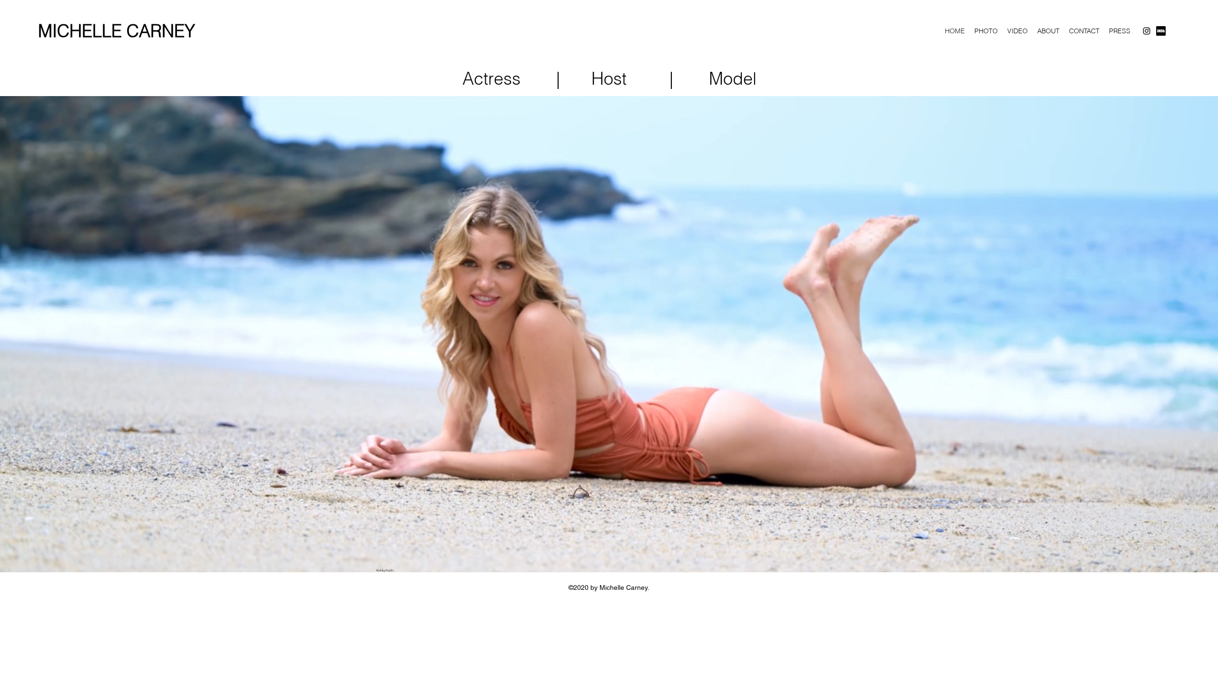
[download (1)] (1161, 31)
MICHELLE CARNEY (116, 30)
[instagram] (1146, 31)
